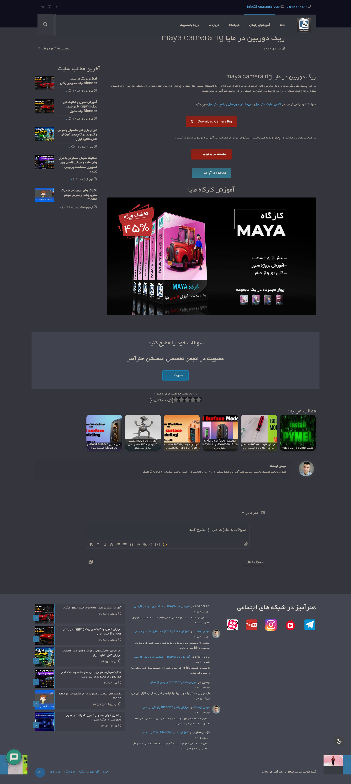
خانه (105, 772)
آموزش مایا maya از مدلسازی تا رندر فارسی (162, 606)
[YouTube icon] (56, 7)
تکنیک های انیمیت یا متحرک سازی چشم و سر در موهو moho (79, 195)
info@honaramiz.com (263, 7)
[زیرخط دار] (104, 545)
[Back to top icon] (40, 773)
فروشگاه (69, 772)
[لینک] (145, 545)
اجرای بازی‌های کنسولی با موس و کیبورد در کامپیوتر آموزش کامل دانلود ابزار (77, 134)
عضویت (179, 375)
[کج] (98, 545)
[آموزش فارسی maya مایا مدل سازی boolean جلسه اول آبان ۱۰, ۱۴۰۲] (13, 764)
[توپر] (91, 545)
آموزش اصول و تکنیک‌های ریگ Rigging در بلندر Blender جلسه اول (80, 107)
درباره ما (55, 772)
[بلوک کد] (138, 545)
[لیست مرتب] (118, 545)
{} (151, 544)
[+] (157, 544)
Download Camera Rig (215, 122)
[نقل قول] (131, 545)
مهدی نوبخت (278, 466)
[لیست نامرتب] (125, 545)
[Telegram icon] (42, 7)
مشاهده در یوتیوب (215, 154)
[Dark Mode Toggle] (339, 741)
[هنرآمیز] (304, 25)
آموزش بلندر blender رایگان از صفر (173, 682)
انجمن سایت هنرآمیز (268, 104)
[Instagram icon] (49, 7)
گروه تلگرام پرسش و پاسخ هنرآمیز (230, 104)
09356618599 (296, 7)
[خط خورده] (111, 545)
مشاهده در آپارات (214, 173)
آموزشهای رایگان (89, 772)
